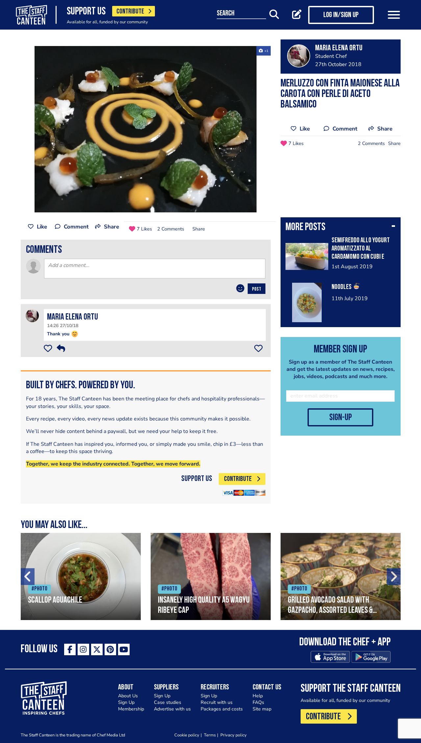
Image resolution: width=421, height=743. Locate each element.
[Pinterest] (110, 649)
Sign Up (126, 702)
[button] (340, 227)
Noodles (342, 287)
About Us (128, 696)
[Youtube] (124, 649)
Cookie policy (186, 735)
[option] (146, 129)
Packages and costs (222, 709)
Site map (262, 709)
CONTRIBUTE (130, 11)
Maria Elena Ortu (72, 317)
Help (258, 696)
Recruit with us (217, 702)
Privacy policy (233, 735)
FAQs (258, 702)
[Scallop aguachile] (81, 576)
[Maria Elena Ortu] (32, 315)
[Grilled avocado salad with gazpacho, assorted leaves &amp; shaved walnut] (341, 576)
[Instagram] (83, 649)
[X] (97, 649)
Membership (131, 709)
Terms (210, 735)
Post (256, 289)
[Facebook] (70, 649)
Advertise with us (172, 709)
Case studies (167, 702)
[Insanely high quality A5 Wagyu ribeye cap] (211, 576)
